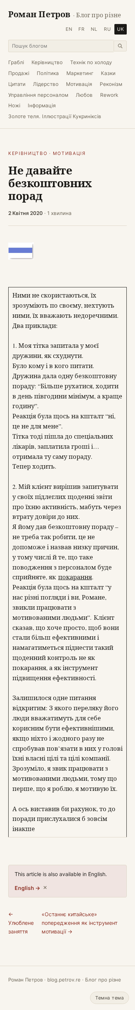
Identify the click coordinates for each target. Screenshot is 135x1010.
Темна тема (109, 998)
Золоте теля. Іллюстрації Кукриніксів (54, 116)
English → (27, 888)
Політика (48, 73)
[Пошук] (120, 46)
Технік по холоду (91, 62)
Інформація (42, 105)
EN (69, 29)
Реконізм (111, 84)
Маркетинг (79, 73)
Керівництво (47, 62)
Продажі (18, 73)
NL (94, 29)
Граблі (16, 62)
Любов (84, 95)
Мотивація (79, 84)
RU (107, 29)
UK (120, 29)
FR (81, 29)
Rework (109, 95)
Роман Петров (64, 14)
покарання (75, 577)
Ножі (14, 105)
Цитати (17, 84)
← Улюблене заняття (21, 922)
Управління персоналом (38, 95)
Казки (108, 73)
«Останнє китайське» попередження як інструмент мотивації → (79, 922)
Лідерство (45, 84)
